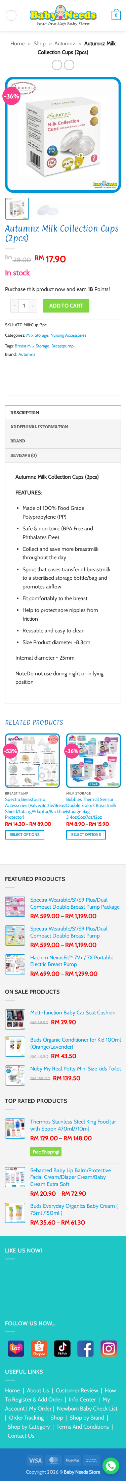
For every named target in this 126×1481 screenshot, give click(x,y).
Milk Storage (37, 335)
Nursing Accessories (68, 335)
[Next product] (57, 65)
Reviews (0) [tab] (23, 455)
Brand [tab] (17, 441)
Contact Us (21, 1435)
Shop (40, 43)
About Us (38, 1390)
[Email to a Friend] (33, 367)
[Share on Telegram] (66, 367)
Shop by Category (29, 1426)
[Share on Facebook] (17, 367)
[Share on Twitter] (25, 367)
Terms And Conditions (82, 1426)
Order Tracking (26, 1417)
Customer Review (77, 1390)
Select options (25, 834)
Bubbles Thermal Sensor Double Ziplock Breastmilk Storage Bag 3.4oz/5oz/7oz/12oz (91, 808)
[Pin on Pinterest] (42, 367)
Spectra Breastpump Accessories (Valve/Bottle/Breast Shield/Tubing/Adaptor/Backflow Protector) (36, 808)
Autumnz (64, 43)
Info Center (82, 1399)
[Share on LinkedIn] (50, 367)
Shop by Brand (87, 1417)
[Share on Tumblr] (58, 367)
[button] (11, 15)
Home (17, 43)
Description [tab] (24, 413)
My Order (40, 1408)
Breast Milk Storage (32, 345)
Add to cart (66, 305)
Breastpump (62, 345)
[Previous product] (69, 65)
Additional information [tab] (39, 427)
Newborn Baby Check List (87, 1408)
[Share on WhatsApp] (9, 367)
